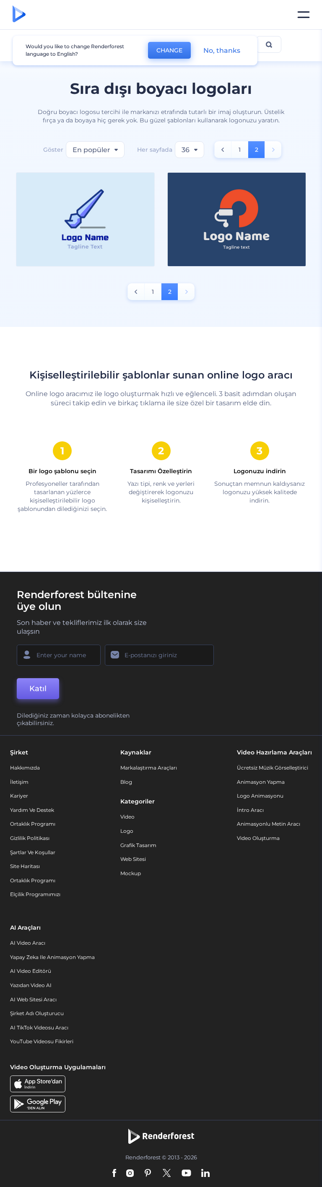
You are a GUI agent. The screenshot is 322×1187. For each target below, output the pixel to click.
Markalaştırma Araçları (148, 768)
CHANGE (169, 50)
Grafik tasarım (138, 845)
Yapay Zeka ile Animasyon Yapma (52, 957)
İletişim (19, 782)
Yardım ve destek (32, 810)
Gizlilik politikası (29, 838)
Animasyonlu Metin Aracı (268, 824)
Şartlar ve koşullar (32, 852)
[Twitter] (166, 1174)
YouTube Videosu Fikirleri (41, 1041)
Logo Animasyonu (260, 796)
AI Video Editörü (30, 971)
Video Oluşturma (258, 838)
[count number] (223, 149)
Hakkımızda (25, 768)
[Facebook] (114, 1174)
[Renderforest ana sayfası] (19, 14)
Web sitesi (133, 859)
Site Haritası (25, 866)
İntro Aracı (250, 810)
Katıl (38, 688)
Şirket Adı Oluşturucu (37, 1013)
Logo (126, 831)
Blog (126, 782)
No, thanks (221, 50)
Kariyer (19, 796)
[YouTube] (186, 1174)
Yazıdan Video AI (31, 985)
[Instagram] (130, 1174)
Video (127, 817)
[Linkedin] (205, 1174)
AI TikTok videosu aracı (39, 1027)
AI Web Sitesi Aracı (33, 999)
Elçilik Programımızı (35, 894)
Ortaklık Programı (32, 824)
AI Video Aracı (27, 943)
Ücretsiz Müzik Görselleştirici (272, 768)
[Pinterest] (148, 1174)
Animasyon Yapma (261, 782)
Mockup (130, 873)
